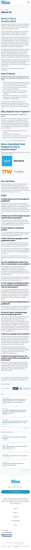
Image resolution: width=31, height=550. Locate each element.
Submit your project (6, 140)
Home (2, 9)
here (2, 108)
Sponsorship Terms (25, 546)
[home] (5, 2)
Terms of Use (9, 547)
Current (6, 9)
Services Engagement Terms (16, 547)
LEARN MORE (19, 192)
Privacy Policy (3, 546)
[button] (28, 2)
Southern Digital (19, 543)
